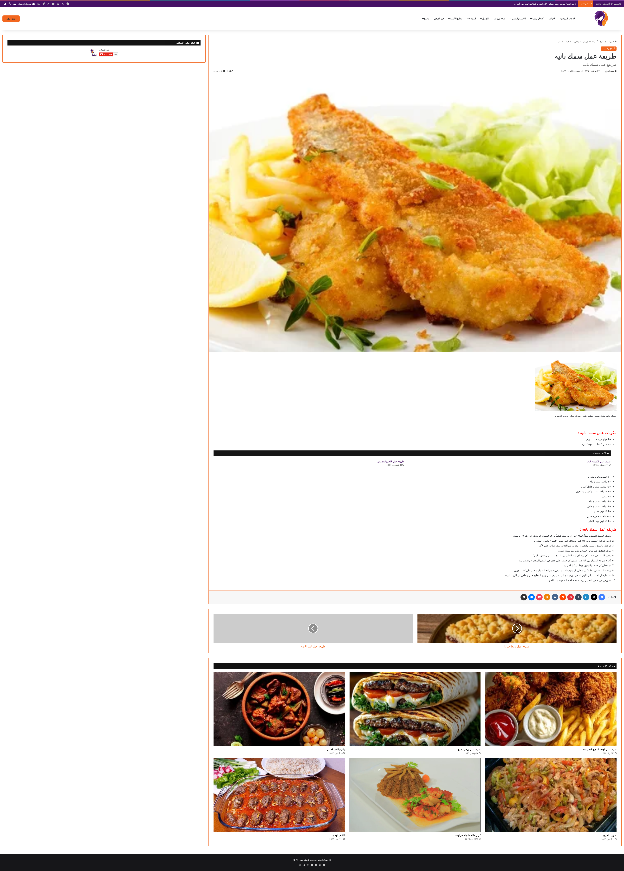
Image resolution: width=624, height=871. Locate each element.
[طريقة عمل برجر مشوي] (415, 709)
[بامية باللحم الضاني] (279, 709)
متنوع (426, 18)
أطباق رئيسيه (586, 41)
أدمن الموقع (609, 71)
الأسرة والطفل (519, 18)
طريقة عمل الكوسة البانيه (598, 461)
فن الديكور (439, 18)
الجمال (485, 18)
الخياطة (551, 18)
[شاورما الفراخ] (551, 795)
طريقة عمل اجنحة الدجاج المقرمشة (600, 749)
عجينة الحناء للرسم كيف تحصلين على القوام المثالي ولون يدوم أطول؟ (545, 3)
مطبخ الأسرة (456, 18)
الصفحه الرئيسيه (567, 18)
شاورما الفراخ (610, 835)
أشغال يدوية (538, 18)
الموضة (472, 18)
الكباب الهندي (338, 835)
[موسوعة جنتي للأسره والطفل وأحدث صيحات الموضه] (601, 18)
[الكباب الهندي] (279, 795)
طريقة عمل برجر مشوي (469, 749)
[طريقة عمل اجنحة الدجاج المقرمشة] (551, 709)
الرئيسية (610, 41)
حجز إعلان (11, 18)
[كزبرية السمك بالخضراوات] (415, 795)
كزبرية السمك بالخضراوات (468, 835)
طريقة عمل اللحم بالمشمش (390, 461)
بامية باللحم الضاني (336, 749)
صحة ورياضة (499, 18)
